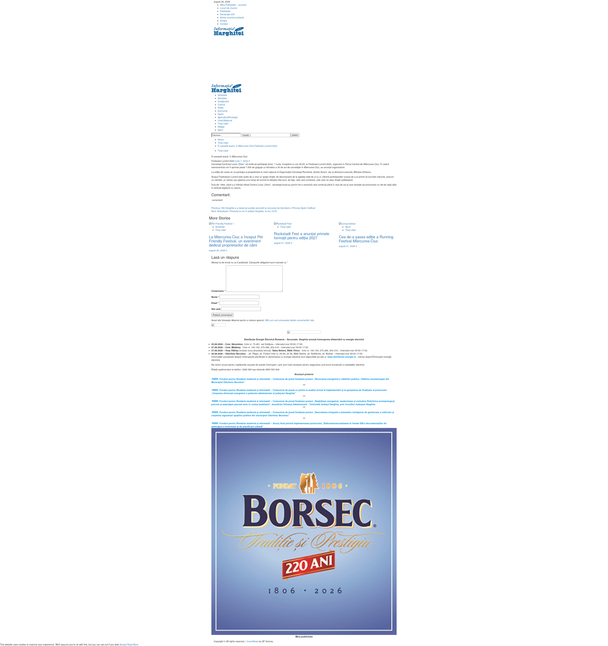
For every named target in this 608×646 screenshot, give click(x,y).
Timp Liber (223, 123)
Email (215, 302)
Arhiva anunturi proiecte (232, 17)
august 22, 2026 (217, 250)
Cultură (221, 104)
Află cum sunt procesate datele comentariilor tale (289, 320)
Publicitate (225, 11)
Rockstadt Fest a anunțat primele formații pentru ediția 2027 (301, 235)
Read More (132, 644)
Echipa (223, 20)
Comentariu (218, 290)
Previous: (263, 207)
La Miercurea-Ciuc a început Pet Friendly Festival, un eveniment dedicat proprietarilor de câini (236, 241)
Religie (221, 126)
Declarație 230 (227, 14)
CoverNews (252, 641)
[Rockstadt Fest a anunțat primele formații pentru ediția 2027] (282, 223)
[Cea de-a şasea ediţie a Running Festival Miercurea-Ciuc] (347, 223)
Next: (244, 211)
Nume (215, 296)
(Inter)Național (225, 120)
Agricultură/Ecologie (228, 117)
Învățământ (223, 101)
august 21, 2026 (282, 242)
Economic (223, 110)
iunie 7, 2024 (242, 160)
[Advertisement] (304, 60)
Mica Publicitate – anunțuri (233, 4)
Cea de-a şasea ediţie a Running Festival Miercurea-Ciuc (366, 239)
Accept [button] (123, 644)
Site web (216, 308)
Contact (224, 23)
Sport (220, 129)
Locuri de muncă (228, 8)
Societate (222, 95)
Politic (221, 107)
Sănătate (222, 98)
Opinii (220, 114)
